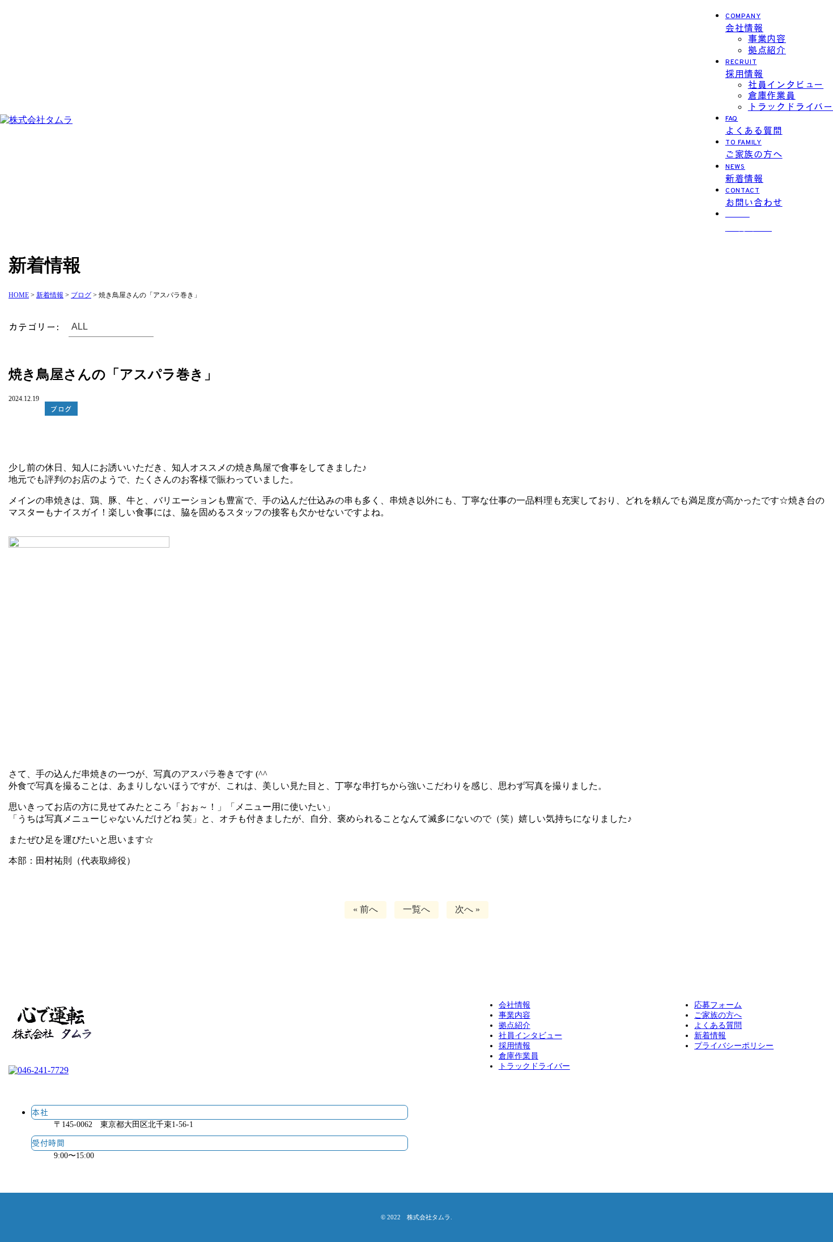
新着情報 (710, 1035)
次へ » (467, 909)
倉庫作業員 (772, 94)
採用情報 (514, 1046)
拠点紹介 (767, 49)
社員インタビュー (785, 84)
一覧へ (416, 909)
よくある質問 (718, 1025)
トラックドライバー (790, 106)
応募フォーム (718, 1005)
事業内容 (767, 38)
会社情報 (514, 1005)
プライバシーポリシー (734, 1046)
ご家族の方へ (718, 1015)
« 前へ (365, 909)
